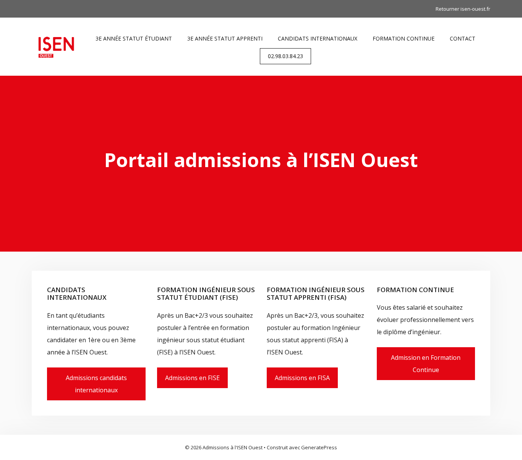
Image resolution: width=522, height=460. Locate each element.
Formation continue (403, 38)
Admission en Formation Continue (425, 363)
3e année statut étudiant (134, 38)
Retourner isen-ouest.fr (463, 8)
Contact (462, 38)
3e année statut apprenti (225, 38)
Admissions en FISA (302, 378)
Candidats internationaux (317, 38)
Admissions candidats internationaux (96, 384)
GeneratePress (319, 447)
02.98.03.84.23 (285, 56)
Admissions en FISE (192, 378)
